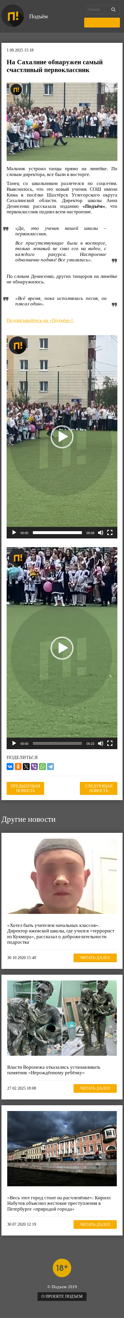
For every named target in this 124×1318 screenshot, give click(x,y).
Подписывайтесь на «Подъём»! (40, 320)
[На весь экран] (110, 533)
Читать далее (95, 958)
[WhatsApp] (42, 766)
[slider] (57, 532)
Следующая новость (98, 788)
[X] (26, 766)
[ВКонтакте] (10, 766)
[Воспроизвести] (14, 533)
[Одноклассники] (18, 766)
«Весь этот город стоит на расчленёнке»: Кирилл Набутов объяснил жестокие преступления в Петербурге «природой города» (58, 1203)
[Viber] (34, 766)
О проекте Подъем (62, 1296)
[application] (62, 436)
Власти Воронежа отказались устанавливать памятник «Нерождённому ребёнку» (53, 1070)
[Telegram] (50, 766)
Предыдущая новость (25, 788)
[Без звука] (101, 533)
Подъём (38, 16)
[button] (62, 436)
